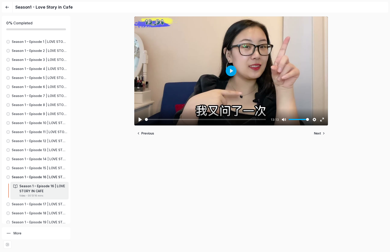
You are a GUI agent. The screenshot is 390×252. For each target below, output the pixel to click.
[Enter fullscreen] (7, 244)
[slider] (205, 119)
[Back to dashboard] (7, 7)
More (17, 233)
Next (317, 133)
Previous (147, 133)
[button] (36, 41)
